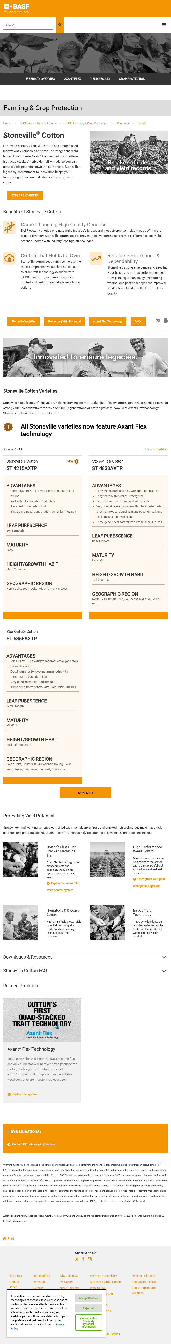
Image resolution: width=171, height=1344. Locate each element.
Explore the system (24, 1094)
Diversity (38, 1287)
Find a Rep (15, 1275)
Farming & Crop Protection (43, 107)
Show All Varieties (156, 449)
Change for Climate (144, 1281)
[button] (85, 957)
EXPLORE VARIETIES (25, 195)
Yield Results (100, 78)
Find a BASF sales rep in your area (33, 1144)
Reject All (88, 1308)
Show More (85, 792)
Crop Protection (132, 78)
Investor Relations (143, 1275)
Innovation (40, 1281)
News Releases (69, 1287)
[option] (85, 1053)
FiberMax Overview (40, 78)
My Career (66, 1281)
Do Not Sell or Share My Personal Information (88, 1322)
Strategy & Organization (105, 1281)
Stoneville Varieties (23, 321)
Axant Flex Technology (107, 321)
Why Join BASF (69, 1275)
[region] (56, 1313)
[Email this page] (156, 321)
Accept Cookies (88, 1298)
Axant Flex (72, 78)
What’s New (97, 1287)
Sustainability (41, 1275)
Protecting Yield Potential (64, 321)
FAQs (138, 321)
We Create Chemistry (103, 1275)
